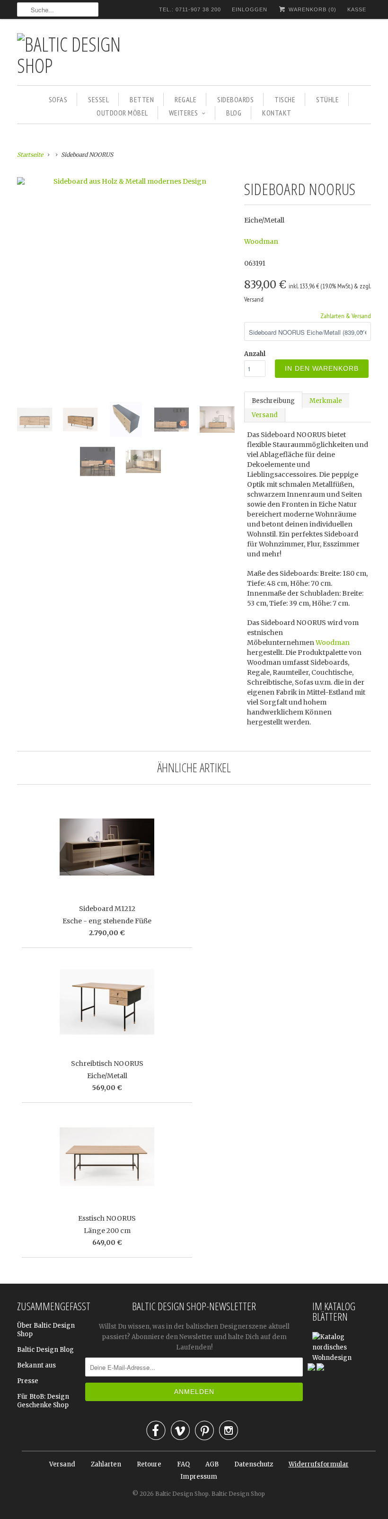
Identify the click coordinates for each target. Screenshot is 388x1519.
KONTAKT (276, 112)
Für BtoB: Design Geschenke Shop (43, 1401)
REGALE (185, 99)
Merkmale (325, 401)
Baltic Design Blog (45, 1350)
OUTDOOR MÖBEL (122, 112)
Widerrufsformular (319, 1464)
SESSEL (98, 99)
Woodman (261, 241)
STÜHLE (327, 99)
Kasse (356, 9)
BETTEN (142, 99)
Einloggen (249, 9)
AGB (212, 1464)
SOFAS (58, 99)
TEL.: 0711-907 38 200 (190, 9)
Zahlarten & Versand (345, 316)
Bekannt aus (36, 1365)
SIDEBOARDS (235, 99)
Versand (265, 415)
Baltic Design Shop (182, 1493)
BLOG (233, 112)
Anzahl (254, 354)
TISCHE (284, 99)
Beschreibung (273, 401)
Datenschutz (253, 1464)
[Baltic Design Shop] (83, 54)
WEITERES (183, 112)
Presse (27, 1381)
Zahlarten (106, 1464)
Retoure (149, 1464)
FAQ (183, 1464)
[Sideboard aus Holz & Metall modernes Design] (126, 181)
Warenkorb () (311, 9)
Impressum (198, 1477)
